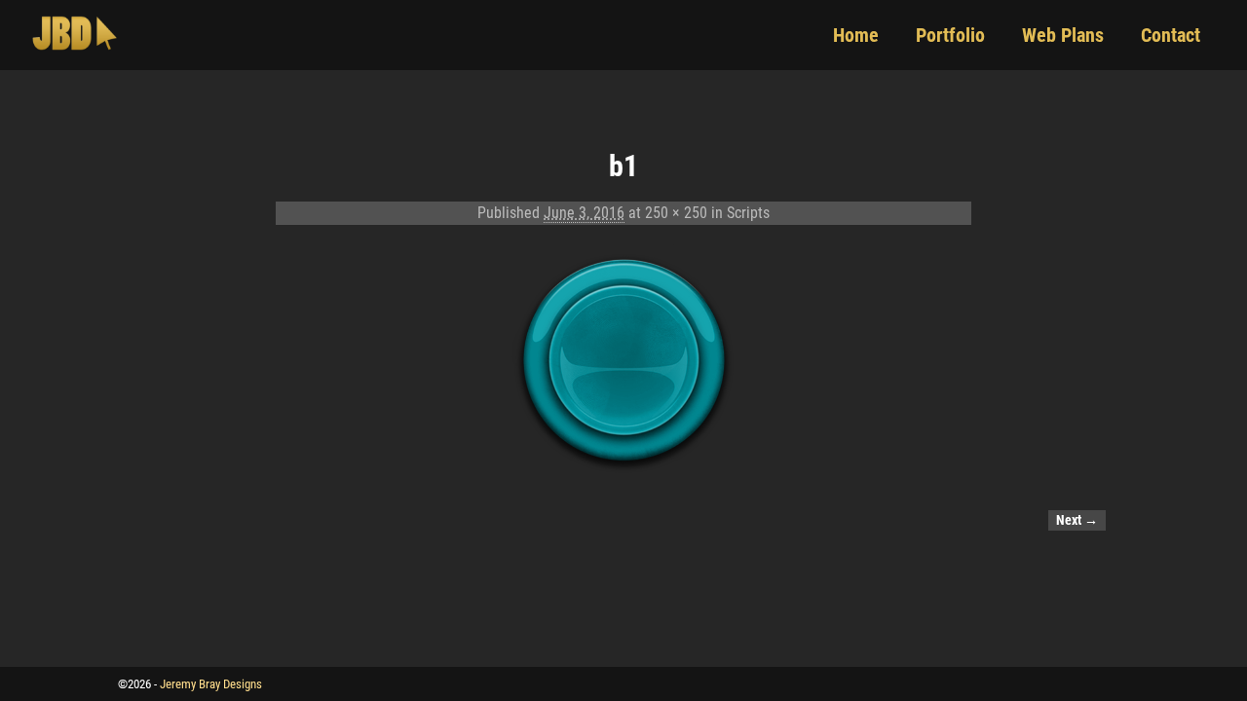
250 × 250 (676, 212)
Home (856, 35)
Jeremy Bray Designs (211, 684)
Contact (1170, 35)
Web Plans (1063, 35)
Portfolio (950, 35)
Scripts (748, 212)
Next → (1077, 520)
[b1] (623, 362)
